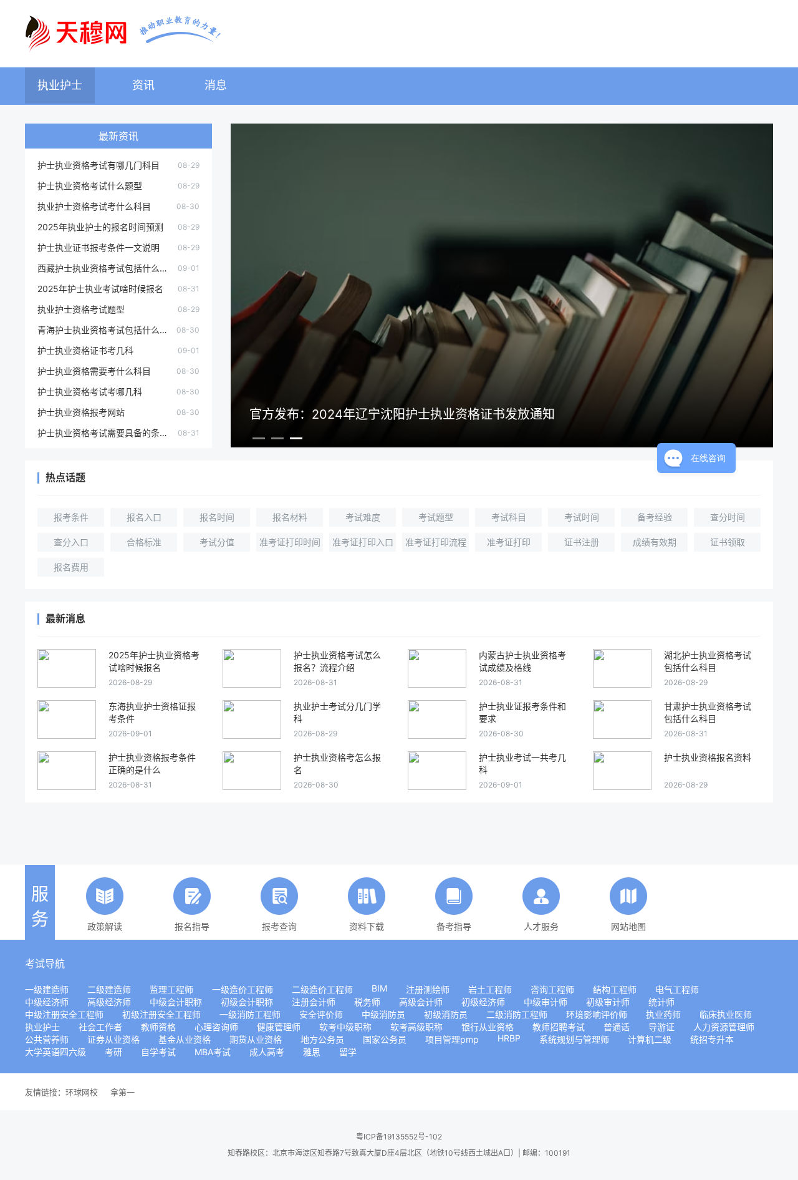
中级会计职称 (176, 1002)
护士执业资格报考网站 (81, 412)
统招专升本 (712, 1039)
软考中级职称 (345, 1027)
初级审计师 (608, 1002)
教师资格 (158, 1027)
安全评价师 (321, 1014)
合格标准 (144, 542)
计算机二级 (649, 1039)
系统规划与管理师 (574, 1039)
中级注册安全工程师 (64, 1014)
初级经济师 (483, 1002)
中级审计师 (545, 1002)
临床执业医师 (725, 1014)
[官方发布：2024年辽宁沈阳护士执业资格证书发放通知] (502, 442)
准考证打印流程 (435, 542)
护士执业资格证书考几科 (85, 350)
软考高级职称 (416, 1027)
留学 (348, 1051)
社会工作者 (100, 1027)
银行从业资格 (487, 1027)
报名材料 (289, 517)
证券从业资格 (113, 1039)
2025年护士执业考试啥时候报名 (100, 288)
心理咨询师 (216, 1027)
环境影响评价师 (596, 1014)
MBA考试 (213, 1051)
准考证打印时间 (289, 542)
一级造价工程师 (242, 989)
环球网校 (81, 1092)
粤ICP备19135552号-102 (399, 1136)
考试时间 (581, 517)
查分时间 (727, 517)
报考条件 (71, 517)
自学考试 (158, 1051)
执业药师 (663, 1014)
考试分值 (217, 542)
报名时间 (217, 517)
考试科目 (508, 517)
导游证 (661, 1027)
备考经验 (654, 517)
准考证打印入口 (362, 542)
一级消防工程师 (250, 1014)
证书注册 (581, 542)
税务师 (367, 1002)
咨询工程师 (552, 989)
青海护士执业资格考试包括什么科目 (107, 329)
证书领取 (727, 542)
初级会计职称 (247, 1002)
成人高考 (266, 1051)
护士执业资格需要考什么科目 (94, 371)
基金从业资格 (184, 1039)
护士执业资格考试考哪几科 (89, 391)
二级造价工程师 (322, 989)
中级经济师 (47, 1002)
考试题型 (435, 517)
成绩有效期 (654, 542)
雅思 (311, 1051)
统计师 (661, 1002)
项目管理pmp (452, 1039)
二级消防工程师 (516, 1014)
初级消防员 (446, 1014)
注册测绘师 (427, 989)
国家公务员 (384, 1039)
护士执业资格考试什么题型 (89, 185)
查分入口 (71, 542)
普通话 (616, 1027)
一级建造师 (47, 989)
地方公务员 (322, 1039)
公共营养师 (47, 1039)
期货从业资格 (255, 1039)
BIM (379, 988)
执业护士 (59, 85)
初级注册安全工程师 (161, 1014)
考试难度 (362, 517)
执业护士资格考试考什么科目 (94, 206)
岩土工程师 (490, 989)
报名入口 (144, 517)
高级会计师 (421, 1002)
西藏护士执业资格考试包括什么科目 (107, 268)
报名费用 (71, 567)
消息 (215, 85)
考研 (113, 1051)
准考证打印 (509, 542)
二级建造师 (109, 989)
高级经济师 (109, 1002)
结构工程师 (615, 989)
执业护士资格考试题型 (81, 309)
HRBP (509, 1038)
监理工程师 (171, 989)
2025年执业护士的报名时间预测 (100, 227)
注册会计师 (313, 1002)
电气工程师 (677, 989)
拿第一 (122, 1092)
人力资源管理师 (723, 1027)
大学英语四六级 (55, 1051)
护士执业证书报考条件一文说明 (98, 247)
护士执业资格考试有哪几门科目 (98, 165)
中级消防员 (383, 1014)
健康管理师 (278, 1027)
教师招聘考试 (558, 1027)
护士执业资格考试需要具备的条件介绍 (111, 432)
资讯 (143, 85)
